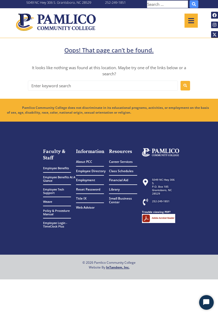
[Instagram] (214, 25)
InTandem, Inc (117, 267)
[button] (191, 21)
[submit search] (194, 4)
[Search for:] (103, 86)
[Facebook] (214, 15)
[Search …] (167, 4)
